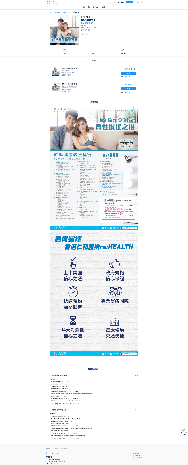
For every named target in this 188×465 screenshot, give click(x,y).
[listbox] (109, 34)
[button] (52, 2)
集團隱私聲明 (136, 453)
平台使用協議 (136, 455)
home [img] (50, 12)
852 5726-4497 (62, 461)
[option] (83, 34)
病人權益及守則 (137, 458)
